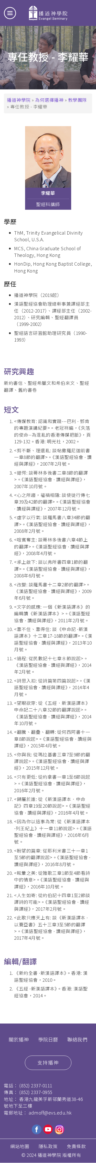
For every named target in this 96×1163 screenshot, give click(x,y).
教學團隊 (77, 100)
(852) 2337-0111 (35, 1085)
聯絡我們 (77, 1039)
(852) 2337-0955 (35, 1092)
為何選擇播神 (50, 100)
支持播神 (48, 1062)
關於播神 (19, 1039)
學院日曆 (48, 1039)
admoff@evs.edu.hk (50, 1112)
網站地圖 (19, 1146)
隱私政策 (48, 1146)
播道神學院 (19, 100)
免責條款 (76, 1146)
